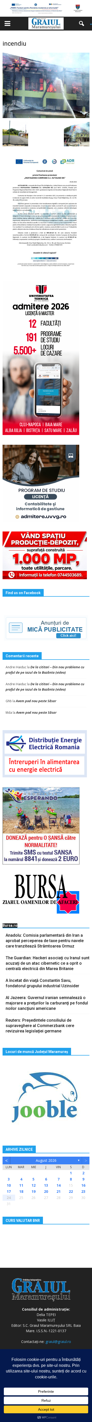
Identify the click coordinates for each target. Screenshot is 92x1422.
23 (83, 1191)
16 (83, 1185)
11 (21, 1185)
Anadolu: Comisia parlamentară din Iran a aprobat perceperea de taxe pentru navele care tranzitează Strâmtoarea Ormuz (45, 941)
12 (33, 1185)
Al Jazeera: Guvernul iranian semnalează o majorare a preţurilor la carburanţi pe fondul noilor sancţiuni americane (47, 1003)
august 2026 (46, 1160)
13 (46, 1185)
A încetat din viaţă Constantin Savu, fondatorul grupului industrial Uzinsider (42, 983)
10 (9, 1185)
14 (58, 1185)
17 (9, 1191)
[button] (83, 24)
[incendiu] (46, 85)
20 (46, 1191)
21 (58, 1191)
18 (21, 1191)
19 (33, 1191)
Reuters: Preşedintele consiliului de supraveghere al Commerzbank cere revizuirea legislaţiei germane (40, 1025)
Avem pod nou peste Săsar (36, 701)
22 (71, 1191)
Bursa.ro (10, 925)
